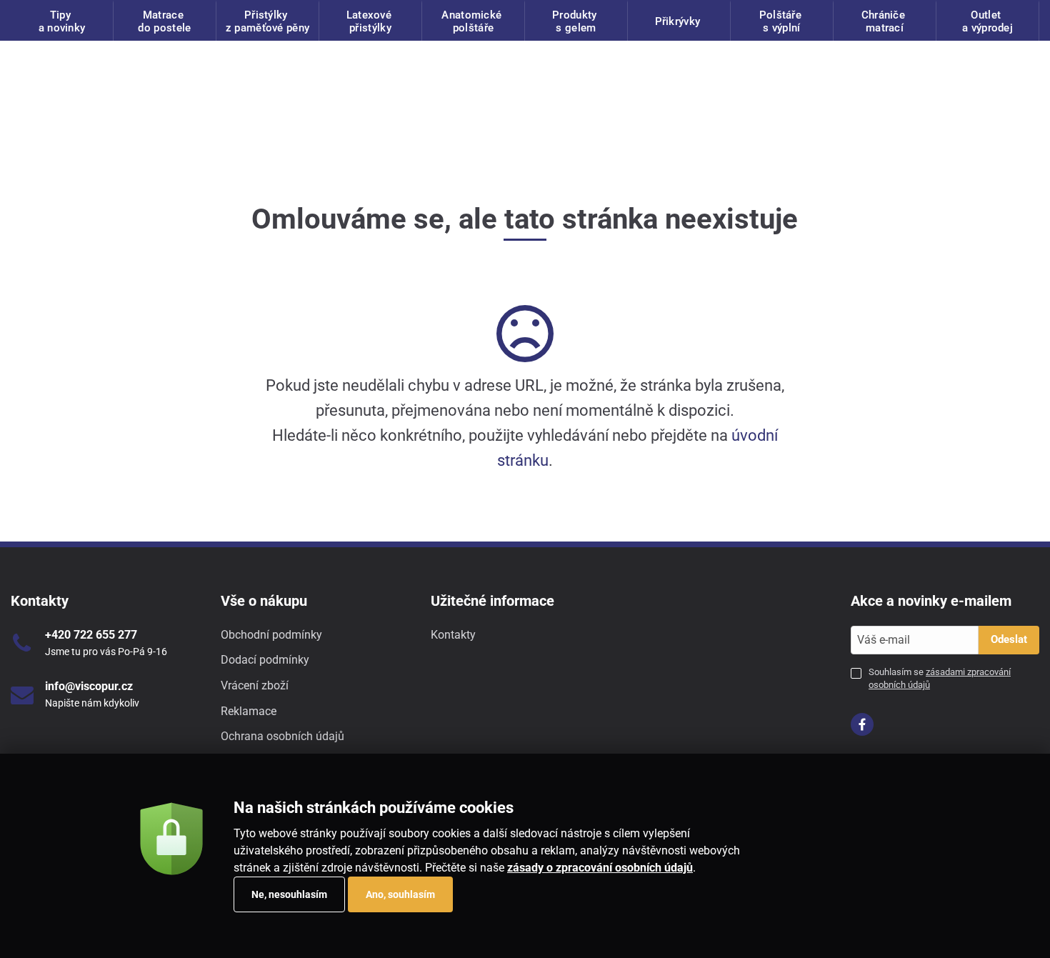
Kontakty (453, 635)
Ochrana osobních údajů (282, 736)
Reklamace (248, 711)
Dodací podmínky (265, 660)
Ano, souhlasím (400, 894)
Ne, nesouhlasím (289, 894)
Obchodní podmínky (271, 635)
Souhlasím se (940, 678)
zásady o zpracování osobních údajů (600, 867)
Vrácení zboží (255, 685)
